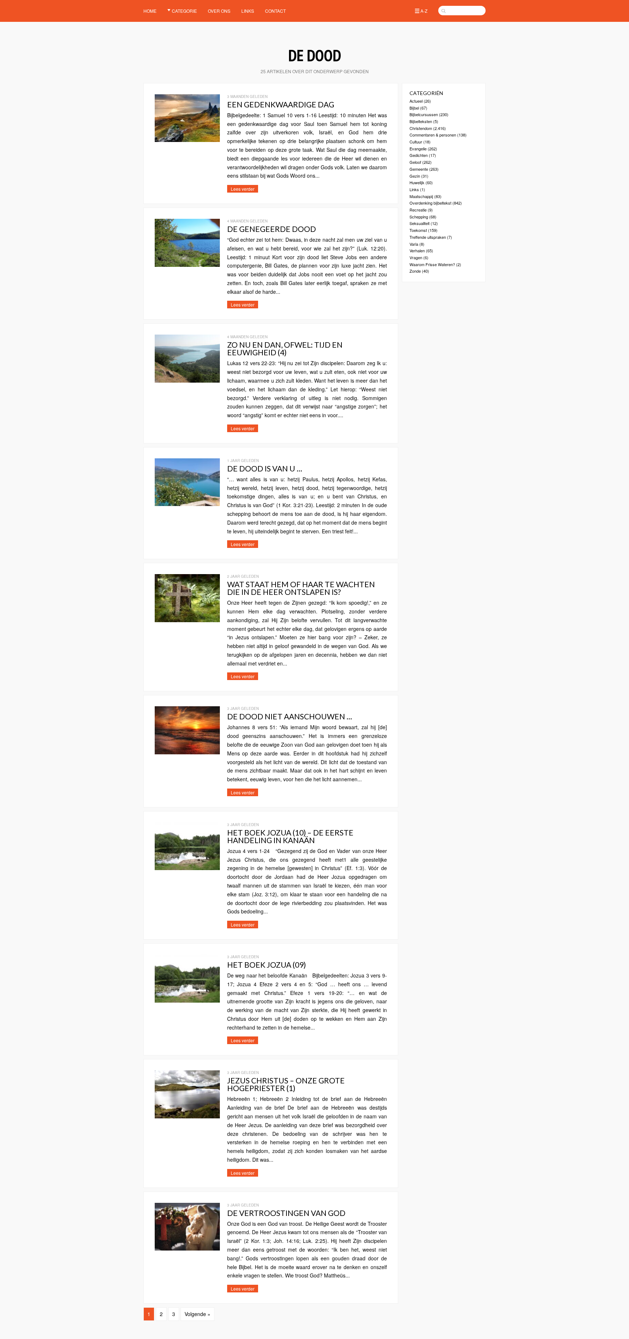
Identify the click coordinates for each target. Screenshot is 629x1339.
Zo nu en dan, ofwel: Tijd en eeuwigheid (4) (285, 348)
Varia (414, 244)
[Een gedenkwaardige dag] (187, 137)
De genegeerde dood (271, 228)
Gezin (415, 176)
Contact (275, 11)
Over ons (219, 11)
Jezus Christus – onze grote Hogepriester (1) (286, 1084)
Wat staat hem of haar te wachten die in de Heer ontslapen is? (301, 588)
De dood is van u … (264, 468)
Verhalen (417, 250)
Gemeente (419, 169)
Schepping (419, 217)
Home (150, 11)
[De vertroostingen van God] (187, 1245)
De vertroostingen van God (286, 1212)
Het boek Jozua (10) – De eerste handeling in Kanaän (290, 836)
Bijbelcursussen (424, 114)
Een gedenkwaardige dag (280, 104)
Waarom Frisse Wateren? (432, 264)
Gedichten (419, 155)
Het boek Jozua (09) (266, 964)
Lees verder (242, 189)
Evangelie (418, 148)
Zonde (415, 271)
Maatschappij (421, 196)
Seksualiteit (420, 223)
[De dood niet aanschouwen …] (187, 749)
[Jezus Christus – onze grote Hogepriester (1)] (187, 1113)
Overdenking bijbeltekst (430, 203)
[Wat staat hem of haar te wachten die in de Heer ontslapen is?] (187, 617)
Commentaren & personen (433, 135)
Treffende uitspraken (428, 237)
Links (247, 11)
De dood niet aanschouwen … (289, 716)
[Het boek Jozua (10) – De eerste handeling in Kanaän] (187, 865)
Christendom (421, 128)
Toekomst (418, 230)
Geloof (415, 162)
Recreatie (418, 210)
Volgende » (197, 1314)
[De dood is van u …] (187, 501)
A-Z (423, 11)
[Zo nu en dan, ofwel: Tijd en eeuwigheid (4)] (187, 378)
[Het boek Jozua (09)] (187, 998)
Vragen (416, 257)
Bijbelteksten (421, 121)
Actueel (416, 101)
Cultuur (416, 142)
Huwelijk (417, 182)
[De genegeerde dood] (187, 262)
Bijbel (414, 108)
